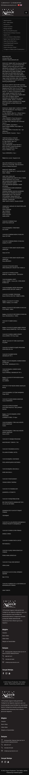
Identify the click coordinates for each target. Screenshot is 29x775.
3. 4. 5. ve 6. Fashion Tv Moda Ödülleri (12, 37)
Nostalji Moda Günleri (8, 45)
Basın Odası (5, 635)
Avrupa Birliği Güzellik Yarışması (11, 43)
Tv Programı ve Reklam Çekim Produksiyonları (14, 49)
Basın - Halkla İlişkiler (8, 22)
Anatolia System (20, 684)
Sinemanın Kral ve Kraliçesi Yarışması (12, 32)
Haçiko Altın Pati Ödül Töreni (10, 41)
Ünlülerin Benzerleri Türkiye (10, 47)
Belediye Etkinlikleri (8, 28)
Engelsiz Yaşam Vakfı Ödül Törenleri (12, 39)
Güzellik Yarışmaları (8, 26)
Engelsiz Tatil (7, 35)
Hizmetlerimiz (7, 24)
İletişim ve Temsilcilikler (8, 641)
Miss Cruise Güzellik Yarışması (10, 30)
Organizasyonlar (7, 20)
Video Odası (5, 638)
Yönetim (4, 633)
